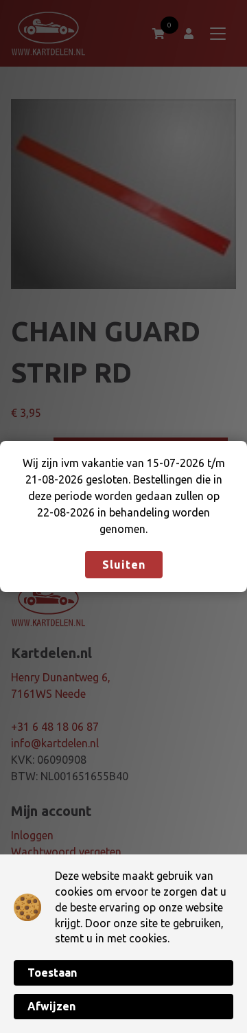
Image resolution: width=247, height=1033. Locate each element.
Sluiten (123, 564)
